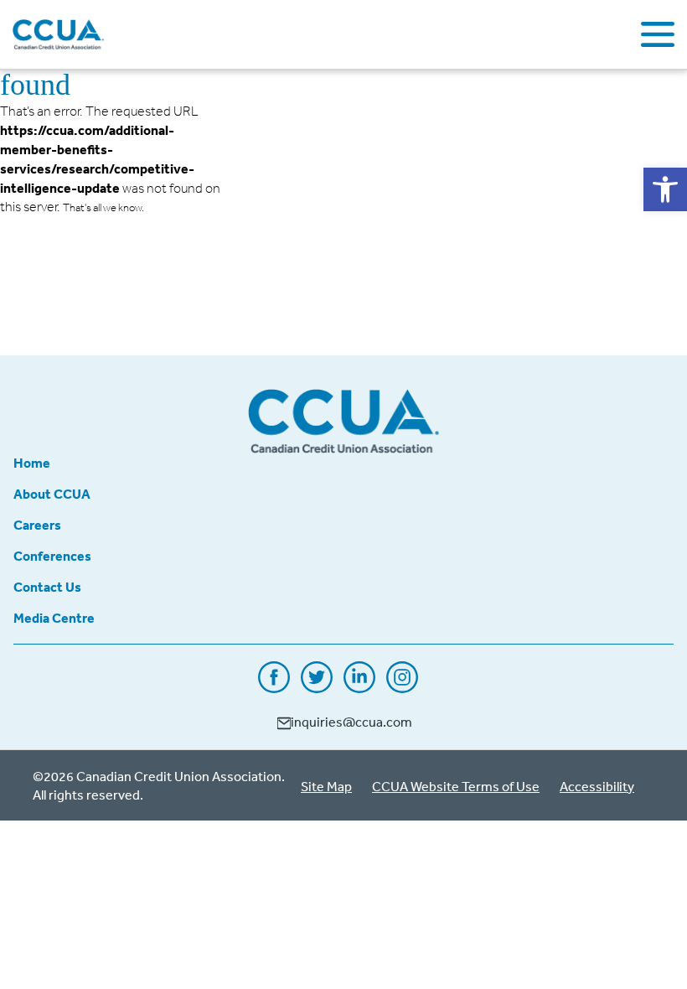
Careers (37, 524)
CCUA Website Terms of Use (456, 786)
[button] (665, 189)
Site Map (326, 786)
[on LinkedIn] (359, 687)
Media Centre (54, 617)
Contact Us (47, 586)
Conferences (52, 555)
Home (31, 462)
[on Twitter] (317, 687)
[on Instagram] (402, 687)
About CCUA (51, 493)
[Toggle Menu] (657, 34)
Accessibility (597, 786)
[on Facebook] (274, 687)
